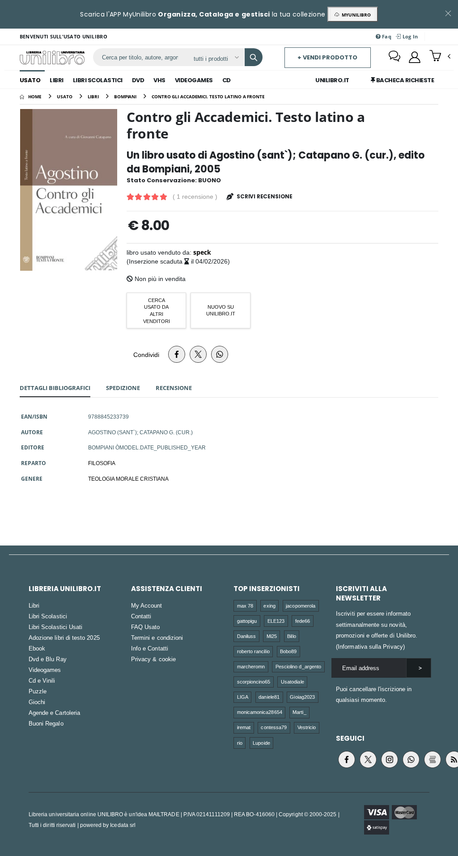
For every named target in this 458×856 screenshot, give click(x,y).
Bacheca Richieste (404, 80)
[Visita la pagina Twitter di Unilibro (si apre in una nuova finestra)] (368, 759)
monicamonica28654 (259, 712)
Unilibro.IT (332, 80)
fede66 (302, 620)
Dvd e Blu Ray (48, 659)
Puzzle (38, 691)
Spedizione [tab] (123, 388)
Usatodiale (292, 681)
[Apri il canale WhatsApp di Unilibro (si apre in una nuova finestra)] (411, 759)
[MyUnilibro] (414, 57)
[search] (254, 57)
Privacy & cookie (153, 659)
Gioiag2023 (302, 696)
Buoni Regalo (46, 723)
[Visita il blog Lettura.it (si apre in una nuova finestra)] (432, 759)
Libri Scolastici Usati (55, 627)
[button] (439, 56)
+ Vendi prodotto (327, 57)
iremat (243, 727)
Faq (386, 36)
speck (202, 252)
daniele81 (269, 696)
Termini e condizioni (157, 638)
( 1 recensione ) (195, 196)
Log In (409, 36)
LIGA (242, 696)
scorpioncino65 (254, 681)
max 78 (245, 605)
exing (269, 605)
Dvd (138, 80)
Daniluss (246, 636)
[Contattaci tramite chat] (394, 57)
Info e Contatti (149, 648)
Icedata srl (123, 825)
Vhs (159, 80)
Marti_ (299, 712)
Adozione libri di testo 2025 (64, 638)
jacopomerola (300, 605)
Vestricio (306, 727)
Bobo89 (288, 651)
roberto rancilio (253, 651)
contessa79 (274, 727)
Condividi (146, 354)
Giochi (37, 702)
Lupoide (261, 742)
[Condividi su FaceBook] (176, 354)
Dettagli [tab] (55, 388)
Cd (226, 80)
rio (239, 742)
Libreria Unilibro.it (65, 588)
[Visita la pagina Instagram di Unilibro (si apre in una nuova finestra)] (389, 759)
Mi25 (272, 636)
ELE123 (275, 620)
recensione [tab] (174, 388)
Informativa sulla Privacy (370, 646)
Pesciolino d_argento (298, 666)
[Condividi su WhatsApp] (219, 354)
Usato (30, 80)
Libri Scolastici (98, 80)
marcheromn (251, 666)
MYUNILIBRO (355, 15)
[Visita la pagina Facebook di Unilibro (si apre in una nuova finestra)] (346, 759)
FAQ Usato (145, 627)
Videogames (194, 80)
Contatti (141, 616)
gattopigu (247, 620)
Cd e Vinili (42, 680)
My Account (146, 605)
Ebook (37, 648)
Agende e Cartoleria (54, 713)
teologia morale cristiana (128, 478)
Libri (57, 80)
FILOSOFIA (101, 462)
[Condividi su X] (198, 354)
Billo (291, 636)
